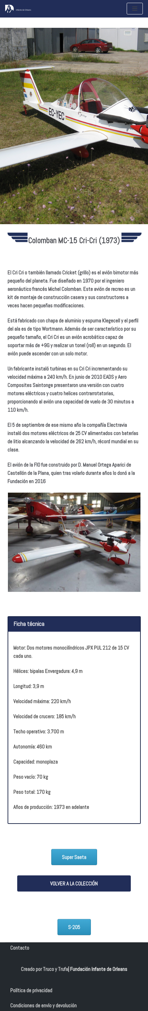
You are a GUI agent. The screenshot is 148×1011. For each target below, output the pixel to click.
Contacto (19, 947)
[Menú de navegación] (135, 8)
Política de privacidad (31, 990)
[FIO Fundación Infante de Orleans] (25, 9)
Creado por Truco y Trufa (44, 969)
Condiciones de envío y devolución (43, 1005)
